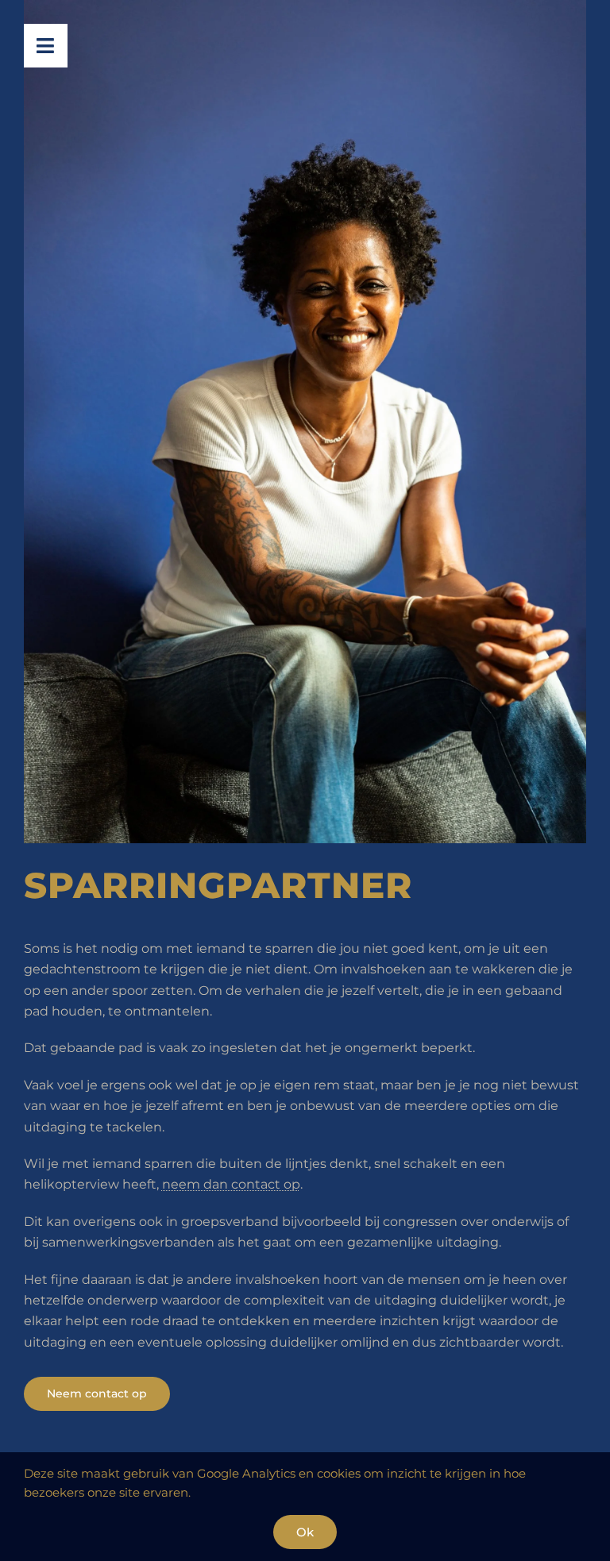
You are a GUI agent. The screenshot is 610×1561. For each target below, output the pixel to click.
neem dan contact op (231, 1184)
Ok (305, 1532)
